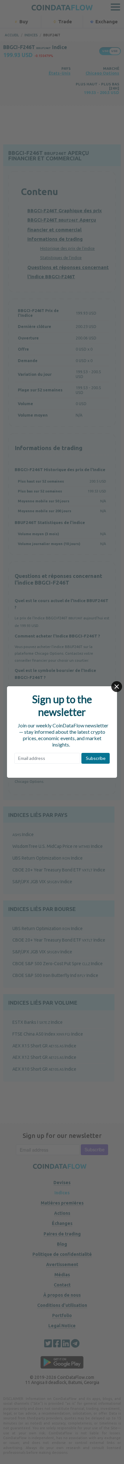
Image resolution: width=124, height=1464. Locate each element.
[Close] (116, 686)
